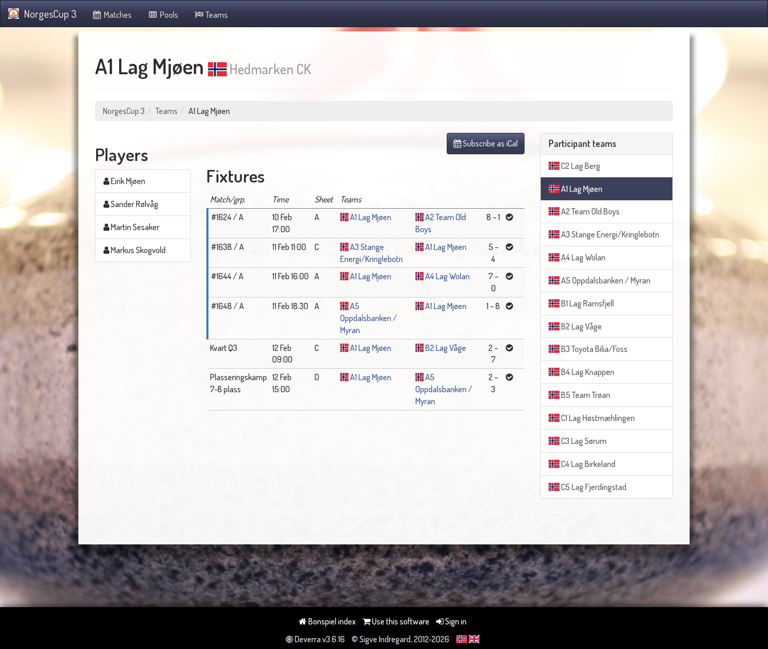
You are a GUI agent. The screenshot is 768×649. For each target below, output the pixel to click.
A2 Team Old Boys (590, 211)
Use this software (399, 621)
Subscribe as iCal (489, 143)
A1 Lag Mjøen (370, 217)
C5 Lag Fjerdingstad (593, 487)
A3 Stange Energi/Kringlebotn (609, 234)
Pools (168, 14)
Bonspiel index (331, 621)
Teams (216, 14)
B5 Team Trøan (585, 395)
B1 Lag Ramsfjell (587, 303)
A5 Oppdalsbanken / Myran (368, 318)
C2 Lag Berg (580, 166)
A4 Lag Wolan (447, 276)
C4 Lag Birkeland (587, 464)
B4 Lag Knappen (587, 372)
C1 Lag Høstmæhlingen (597, 418)
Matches (117, 14)
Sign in (455, 621)
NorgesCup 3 (50, 13)
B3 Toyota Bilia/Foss (593, 349)
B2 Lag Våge (445, 348)
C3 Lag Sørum (583, 441)
